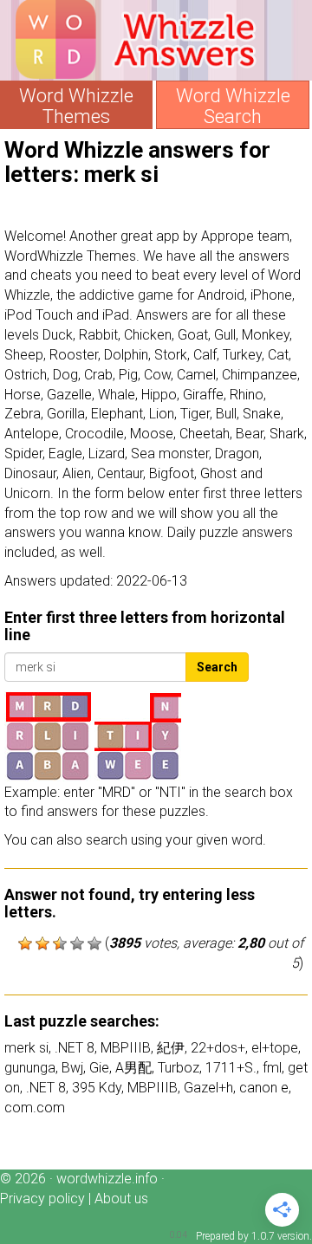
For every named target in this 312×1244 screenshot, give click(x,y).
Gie (99, 1067)
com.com (34, 1107)
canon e (264, 1087)
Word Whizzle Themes (76, 106)
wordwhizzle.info (107, 1178)
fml (272, 1067)
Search (217, 667)
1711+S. (231, 1067)
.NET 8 (74, 1048)
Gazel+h (208, 1087)
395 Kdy (96, 1087)
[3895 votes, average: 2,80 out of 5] (25, 943)
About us (121, 1198)
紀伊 (171, 1048)
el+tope (274, 1048)
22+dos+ (218, 1048)
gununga (29, 1067)
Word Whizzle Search (233, 106)
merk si (26, 1048)
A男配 (133, 1067)
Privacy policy (42, 1198)
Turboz (178, 1067)
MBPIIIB (126, 1048)
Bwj (72, 1067)
